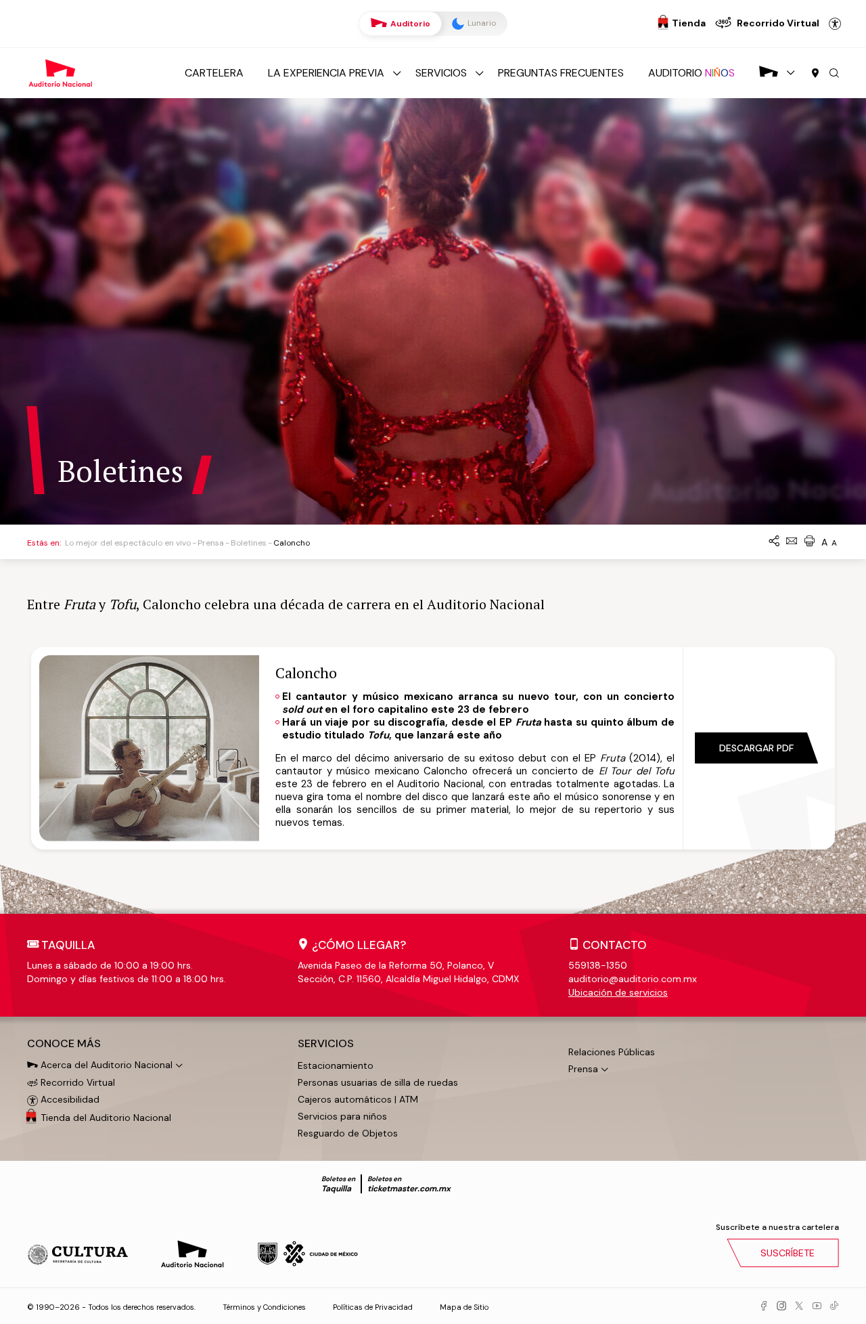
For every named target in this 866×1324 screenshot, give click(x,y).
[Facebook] (764, 1306)
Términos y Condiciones (264, 1307)
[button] (834, 74)
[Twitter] (799, 1306)
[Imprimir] (809, 542)
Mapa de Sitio (464, 1307)
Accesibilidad (835, 24)
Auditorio (409, 23)
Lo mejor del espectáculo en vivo (128, 542)
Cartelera (214, 73)
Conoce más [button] (64, 1044)
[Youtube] (816, 1306)
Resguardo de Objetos (348, 1133)
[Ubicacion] (815, 74)
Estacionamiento (335, 1065)
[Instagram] (781, 1306)
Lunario (480, 23)
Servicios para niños (342, 1116)
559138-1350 (597, 965)
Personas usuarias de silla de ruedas (378, 1082)
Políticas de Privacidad (373, 1307)
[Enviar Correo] (791, 542)
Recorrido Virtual (76, 1082)
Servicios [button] (326, 1044)
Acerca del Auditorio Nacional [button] (105, 1065)
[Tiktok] (834, 1306)
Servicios (441, 73)
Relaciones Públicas (611, 1052)
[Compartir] (774, 542)
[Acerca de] (768, 73)
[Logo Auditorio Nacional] (61, 72)
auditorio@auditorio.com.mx (632, 979)
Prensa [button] (583, 1069)
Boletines (249, 542)
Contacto (615, 944)
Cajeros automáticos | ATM (358, 1099)
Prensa (211, 542)
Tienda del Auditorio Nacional (106, 1117)
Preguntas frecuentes (561, 73)
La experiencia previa (326, 73)
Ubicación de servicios (618, 992)
